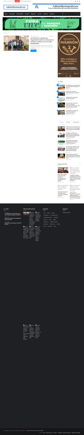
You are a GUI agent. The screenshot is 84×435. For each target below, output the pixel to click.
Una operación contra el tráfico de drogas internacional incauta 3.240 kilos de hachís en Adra (72, 105)
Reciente (61, 122)
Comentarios (76, 122)
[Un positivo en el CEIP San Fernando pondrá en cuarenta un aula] (61, 112)
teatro (55, 226)
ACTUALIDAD (12, 13)
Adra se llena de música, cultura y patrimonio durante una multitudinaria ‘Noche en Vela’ (73, 156)
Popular (68, 122)
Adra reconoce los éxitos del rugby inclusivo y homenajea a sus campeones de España (73, 128)
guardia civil (46, 221)
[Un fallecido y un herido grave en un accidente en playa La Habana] (61, 87)
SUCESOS (27, 13)
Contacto (55, 432)
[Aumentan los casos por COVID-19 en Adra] (61, 99)
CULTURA (39, 13)
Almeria (48, 212)
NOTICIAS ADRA (19, 13)
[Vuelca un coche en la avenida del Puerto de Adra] (61, 93)
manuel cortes (52, 224)
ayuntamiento (46, 215)
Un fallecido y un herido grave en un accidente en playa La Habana (73, 87)
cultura (50, 219)
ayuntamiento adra (54, 215)
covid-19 (45, 219)
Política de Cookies (67, 432)
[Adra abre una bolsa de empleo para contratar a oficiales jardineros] (61, 142)
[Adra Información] (16, 7)
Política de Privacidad (75, 432)
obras (45, 226)
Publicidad (60, 432)
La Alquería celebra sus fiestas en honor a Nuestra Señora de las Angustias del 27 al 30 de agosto (72, 135)
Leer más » (33, 50)
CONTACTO (52, 13)
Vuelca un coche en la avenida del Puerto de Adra (72, 92)
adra (44, 212)
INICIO (6, 13)
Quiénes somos (49, 432)
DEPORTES (45, 13)
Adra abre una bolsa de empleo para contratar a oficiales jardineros (72, 142)
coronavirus (56, 217)
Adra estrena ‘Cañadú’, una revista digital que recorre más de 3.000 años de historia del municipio (72, 148)
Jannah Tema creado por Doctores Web (35, 430)
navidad (58, 224)
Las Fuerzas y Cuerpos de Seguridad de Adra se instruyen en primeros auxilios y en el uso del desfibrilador (42, 40)
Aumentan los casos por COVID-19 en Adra (72, 98)
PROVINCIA (33, 13)
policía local (50, 226)
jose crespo (46, 224)
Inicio (5, 32)
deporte (54, 219)
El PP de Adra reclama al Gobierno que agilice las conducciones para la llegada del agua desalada (40, 1)
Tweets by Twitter (66, 212)
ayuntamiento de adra (48, 217)
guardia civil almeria (53, 221)
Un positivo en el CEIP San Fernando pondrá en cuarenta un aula (72, 112)
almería (53, 212)
